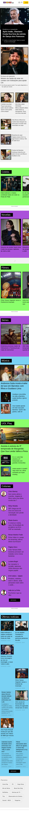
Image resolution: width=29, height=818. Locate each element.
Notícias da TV (16, 792)
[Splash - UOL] (7, 2)
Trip (3, 796)
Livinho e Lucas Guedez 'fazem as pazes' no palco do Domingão (14, 40)
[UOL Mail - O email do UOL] (19, 2)
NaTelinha (5, 792)
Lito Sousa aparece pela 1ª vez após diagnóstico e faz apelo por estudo (15, 85)
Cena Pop (5, 784)
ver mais (13, 600)
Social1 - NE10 (6, 800)
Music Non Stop (18, 788)
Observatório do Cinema (15, 796)
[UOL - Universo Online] (13, 2)
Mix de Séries (6, 788)
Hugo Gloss (20, 784)
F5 (12, 784)
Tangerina (17, 800)
